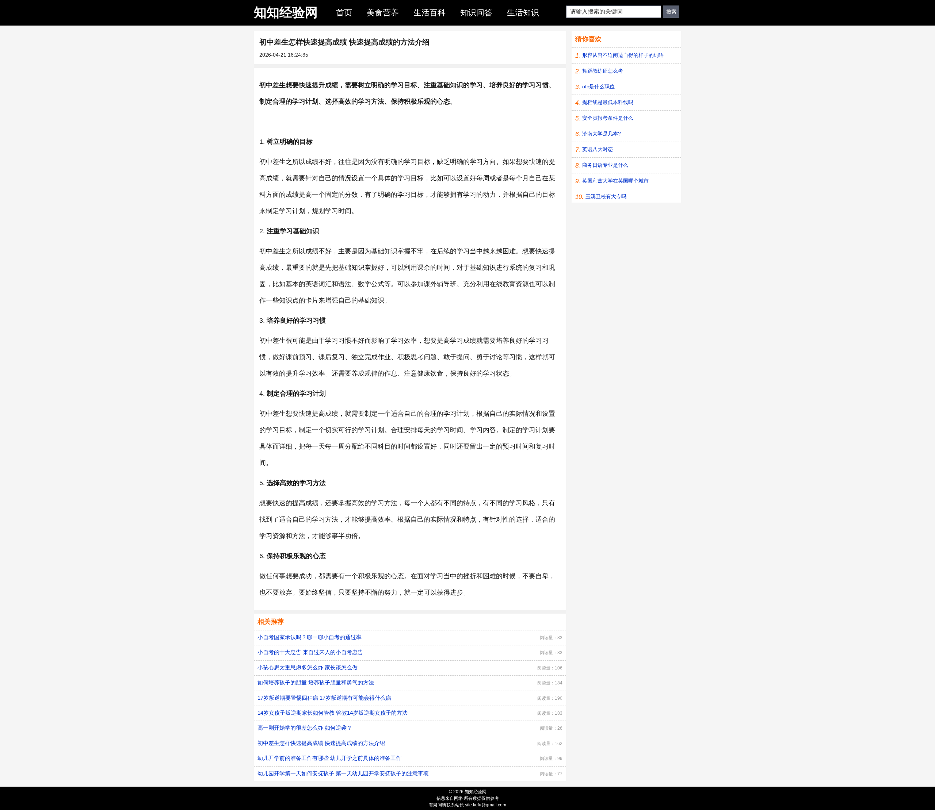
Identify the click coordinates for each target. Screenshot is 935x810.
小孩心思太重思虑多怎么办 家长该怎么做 (307, 667)
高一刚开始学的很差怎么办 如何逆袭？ (304, 728)
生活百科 (429, 12)
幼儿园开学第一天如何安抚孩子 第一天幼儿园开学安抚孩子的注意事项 (343, 773)
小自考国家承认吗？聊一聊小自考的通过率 (309, 637)
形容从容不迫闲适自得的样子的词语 (623, 55)
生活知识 (523, 12)
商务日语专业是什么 (605, 165)
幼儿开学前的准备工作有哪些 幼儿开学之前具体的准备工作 (329, 758)
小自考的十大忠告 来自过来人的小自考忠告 (310, 652)
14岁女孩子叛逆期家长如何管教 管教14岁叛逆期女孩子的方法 (332, 713)
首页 (344, 12)
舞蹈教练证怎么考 (602, 71)
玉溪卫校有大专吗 (605, 196)
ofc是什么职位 (598, 86)
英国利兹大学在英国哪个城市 (615, 181)
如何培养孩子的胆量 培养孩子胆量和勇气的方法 (315, 682)
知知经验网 (286, 12)
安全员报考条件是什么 (607, 118)
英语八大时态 (597, 149)
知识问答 (476, 12)
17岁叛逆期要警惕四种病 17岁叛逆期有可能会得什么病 (324, 698)
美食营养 (383, 12)
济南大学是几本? (601, 134)
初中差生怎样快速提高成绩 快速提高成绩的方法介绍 (321, 743)
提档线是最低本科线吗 (607, 102)
